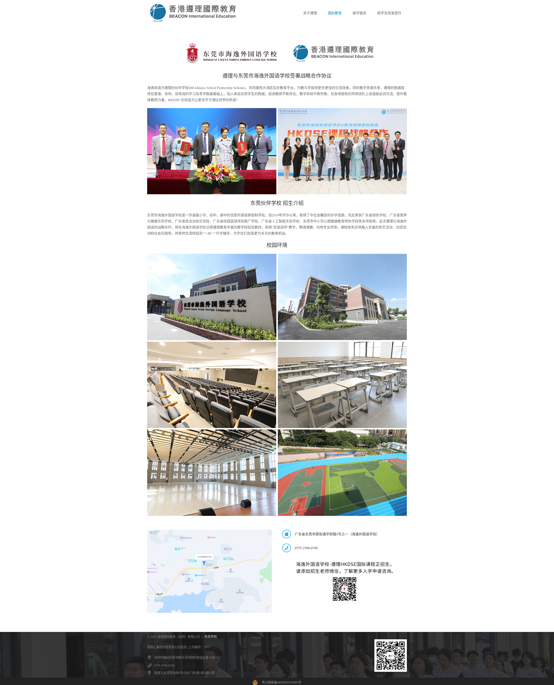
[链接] (193, 13)
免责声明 (211, 637)
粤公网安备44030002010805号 (281, 682)
